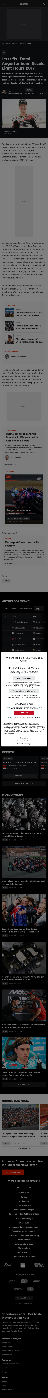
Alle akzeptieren (24, 678)
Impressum (24, 738)
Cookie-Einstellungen (24, 744)
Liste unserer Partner (26, 731)
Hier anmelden (35, 717)
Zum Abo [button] (24, 713)
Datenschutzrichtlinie (24, 741)
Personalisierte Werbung (24, 691)
